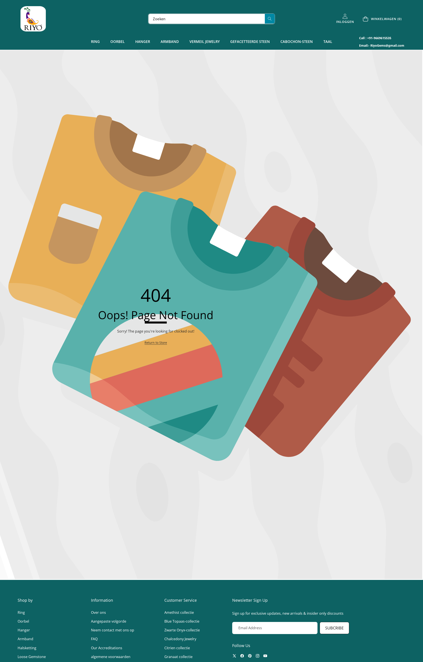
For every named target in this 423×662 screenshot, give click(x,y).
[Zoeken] (270, 19)
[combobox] (211, 19)
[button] (382, 19)
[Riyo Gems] (33, 18)
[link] (156, 342)
